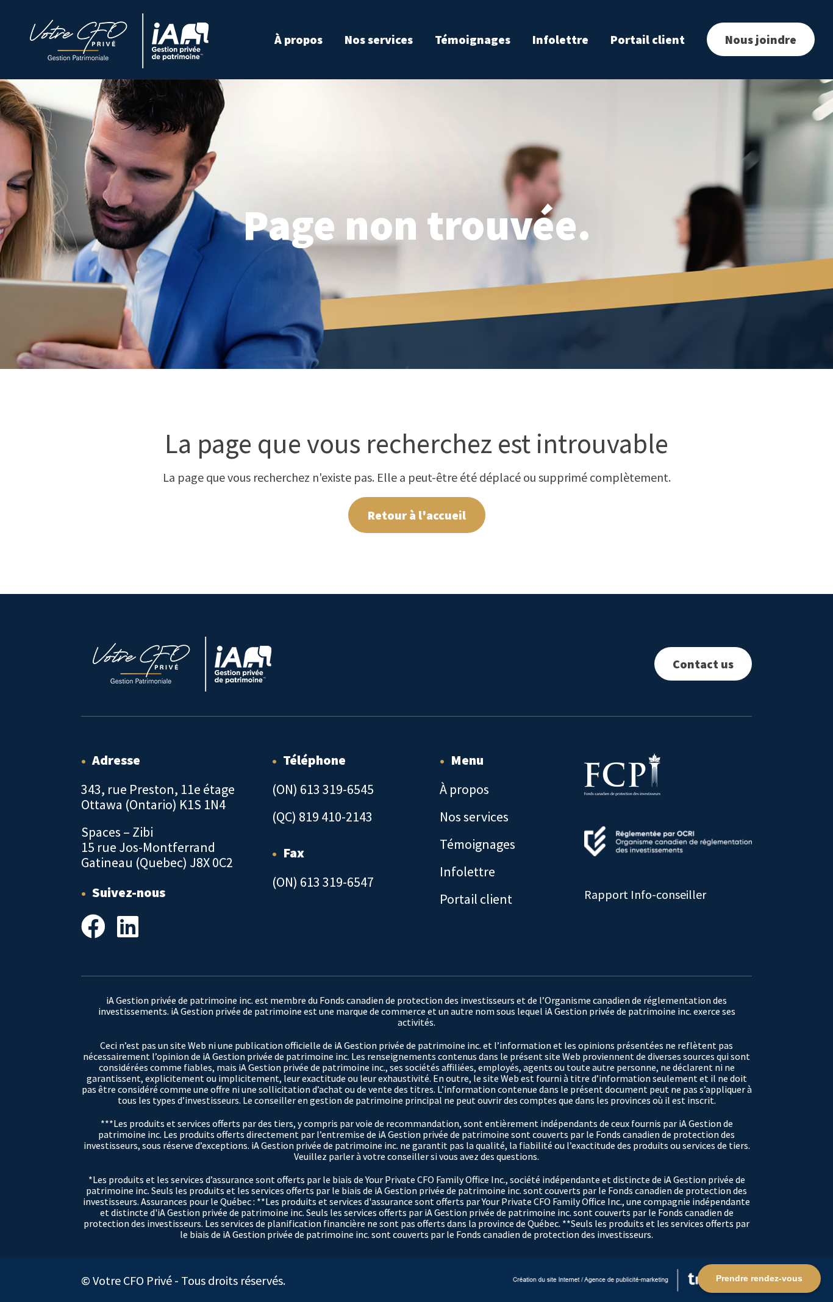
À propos (298, 39)
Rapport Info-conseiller (645, 894)
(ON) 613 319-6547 (323, 881)
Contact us (703, 663)
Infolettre (560, 39)
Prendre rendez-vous (759, 1278)
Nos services (379, 39)
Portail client (647, 39)
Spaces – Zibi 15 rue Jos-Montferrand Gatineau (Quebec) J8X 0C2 (157, 847)
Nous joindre (760, 39)
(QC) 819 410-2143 (322, 816)
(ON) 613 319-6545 (323, 789)
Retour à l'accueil (417, 515)
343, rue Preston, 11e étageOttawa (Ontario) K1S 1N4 (158, 797)
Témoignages (472, 39)
